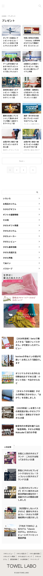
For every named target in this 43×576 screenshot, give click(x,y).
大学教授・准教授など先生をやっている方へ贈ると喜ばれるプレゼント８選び (31, 93)
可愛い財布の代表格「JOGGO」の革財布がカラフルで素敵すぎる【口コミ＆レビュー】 (32, 43)
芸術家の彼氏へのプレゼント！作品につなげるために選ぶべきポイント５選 (10, 93)
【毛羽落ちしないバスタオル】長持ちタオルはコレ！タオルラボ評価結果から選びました (28, 513)
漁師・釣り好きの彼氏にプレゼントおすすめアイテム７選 (31, 118)
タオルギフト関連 (9, 556)
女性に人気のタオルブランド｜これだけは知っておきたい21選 (28, 456)
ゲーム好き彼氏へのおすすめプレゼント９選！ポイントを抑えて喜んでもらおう (10, 67)
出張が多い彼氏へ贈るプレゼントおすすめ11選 (10, 144)
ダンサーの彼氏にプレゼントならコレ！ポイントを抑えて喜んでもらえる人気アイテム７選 (10, 43)
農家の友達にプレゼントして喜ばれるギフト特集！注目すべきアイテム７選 (10, 119)
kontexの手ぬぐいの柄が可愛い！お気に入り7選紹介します (28, 359)
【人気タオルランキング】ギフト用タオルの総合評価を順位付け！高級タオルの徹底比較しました (28, 493)
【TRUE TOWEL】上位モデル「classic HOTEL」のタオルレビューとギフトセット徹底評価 (28, 531)
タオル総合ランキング (25, 556)
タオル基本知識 (35, 554)
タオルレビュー (8, 554)
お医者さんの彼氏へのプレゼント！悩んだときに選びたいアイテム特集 (31, 67)
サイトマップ (34, 559)
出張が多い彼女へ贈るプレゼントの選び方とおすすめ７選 (31, 144)
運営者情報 (13, 559)
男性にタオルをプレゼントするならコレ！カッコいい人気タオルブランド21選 (28, 475)
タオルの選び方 (21, 554)
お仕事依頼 (23, 559)
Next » (21, 161)
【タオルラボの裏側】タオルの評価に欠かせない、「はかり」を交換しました (28, 394)
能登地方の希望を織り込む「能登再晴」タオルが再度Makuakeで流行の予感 (28, 429)
